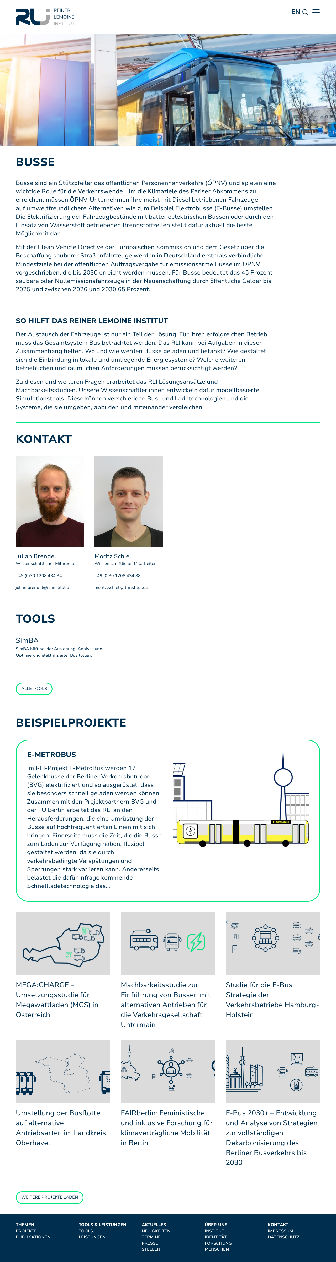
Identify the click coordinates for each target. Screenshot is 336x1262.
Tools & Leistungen (103, 1225)
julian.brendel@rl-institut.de (44, 587)
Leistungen (92, 1237)
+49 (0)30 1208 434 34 (39, 576)
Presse (150, 1243)
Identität (216, 1237)
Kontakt (278, 1225)
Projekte (26, 1231)
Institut (214, 1231)
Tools (86, 1231)
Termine (151, 1237)
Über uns (216, 1225)
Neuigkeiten (156, 1231)
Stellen (151, 1249)
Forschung (218, 1243)
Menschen (217, 1249)
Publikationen (33, 1237)
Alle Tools (34, 689)
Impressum (280, 1231)
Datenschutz (284, 1237)
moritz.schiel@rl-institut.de (121, 587)
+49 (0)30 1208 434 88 (117, 576)
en (295, 11)
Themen (25, 1225)
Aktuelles (154, 1225)
